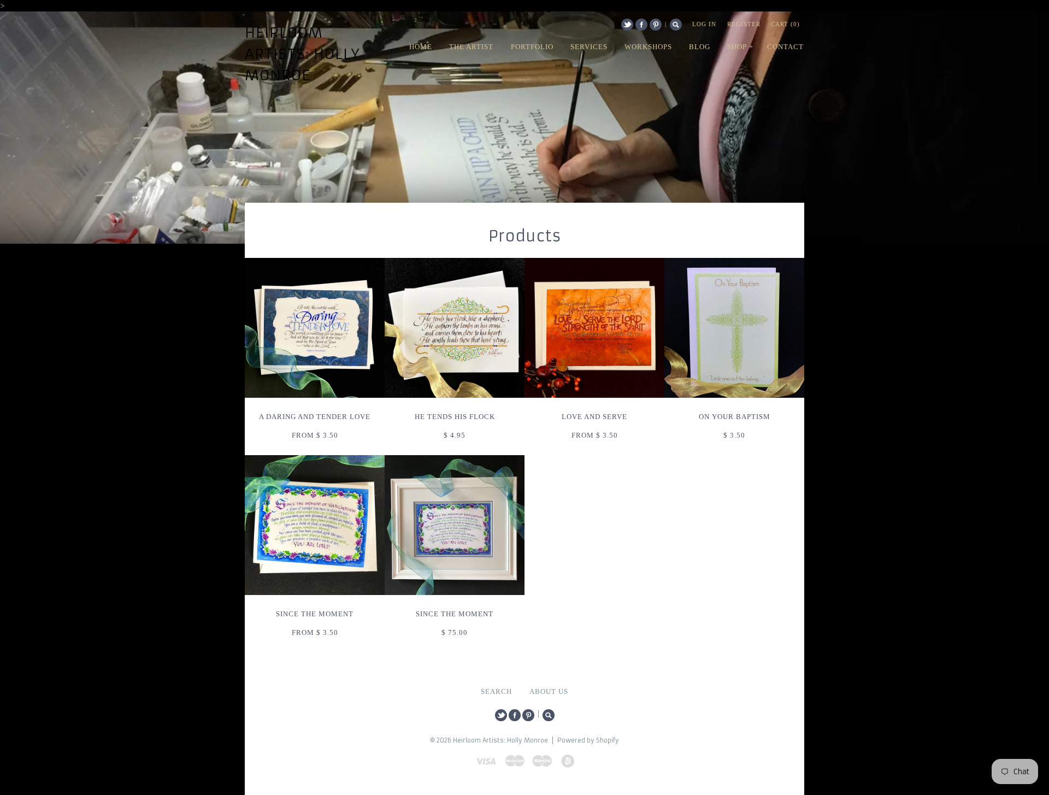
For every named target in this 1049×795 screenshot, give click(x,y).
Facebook (641, 25)
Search (676, 25)
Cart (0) (785, 24)
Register (744, 24)
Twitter (627, 25)
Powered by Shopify (588, 740)
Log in (704, 24)
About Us (548, 692)
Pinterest (656, 25)
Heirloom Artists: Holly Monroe (302, 54)
